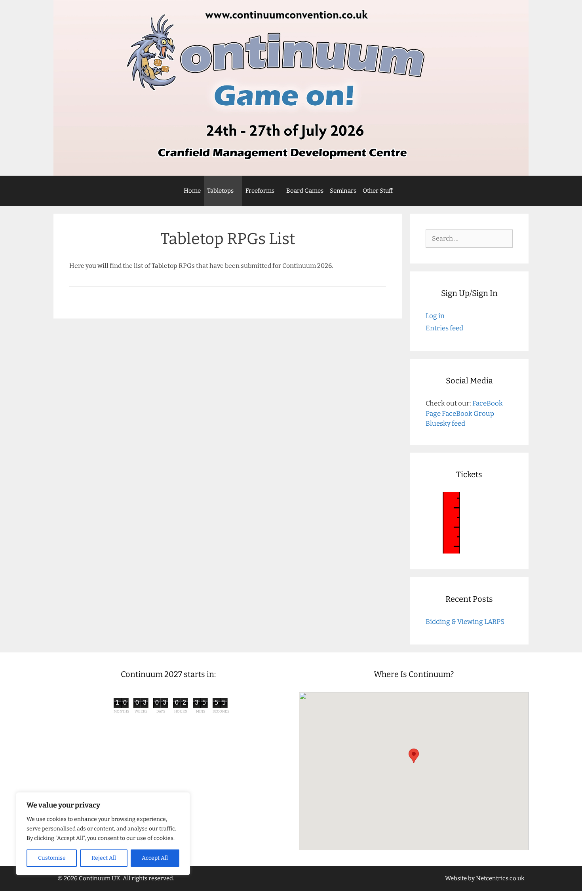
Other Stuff (378, 190)
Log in (435, 316)
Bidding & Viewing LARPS (465, 622)
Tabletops (220, 190)
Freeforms (259, 190)
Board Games (304, 190)
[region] (103, 833)
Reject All (103, 858)
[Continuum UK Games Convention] (291, 88)
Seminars (343, 190)
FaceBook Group (468, 413)
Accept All (155, 858)
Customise (52, 858)
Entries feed (444, 328)
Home (192, 190)
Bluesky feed (445, 423)
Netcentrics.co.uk (500, 878)
